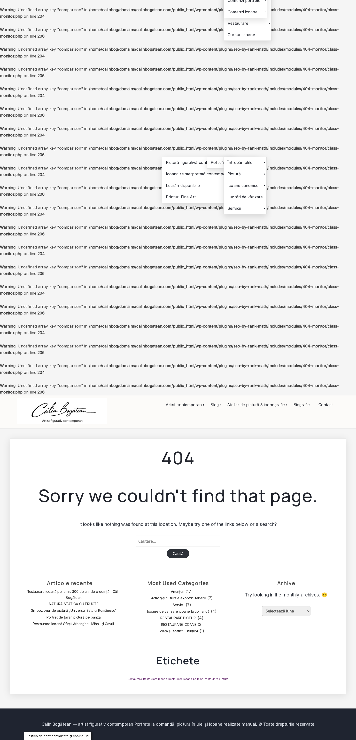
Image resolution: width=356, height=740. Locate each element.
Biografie (302, 404)
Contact (325, 404)
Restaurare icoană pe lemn (186, 679)
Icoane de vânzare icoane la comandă (178, 611)
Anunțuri (177, 591)
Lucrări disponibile (183, 185)
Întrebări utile (239, 162)
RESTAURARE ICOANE (178, 624)
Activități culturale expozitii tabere (178, 598)
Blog (214, 404)
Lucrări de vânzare (245, 196)
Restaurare (238, 23)
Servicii (234, 208)
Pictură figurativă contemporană (196, 162)
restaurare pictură (216, 679)
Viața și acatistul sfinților (179, 631)
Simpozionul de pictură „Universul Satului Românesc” (73, 610)
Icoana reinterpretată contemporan (199, 173)
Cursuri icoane (241, 34)
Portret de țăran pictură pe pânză (73, 617)
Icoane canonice (242, 185)
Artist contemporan (184, 404)
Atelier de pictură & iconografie (256, 404)
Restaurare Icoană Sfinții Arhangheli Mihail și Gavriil (74, 624)
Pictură (234, 173)
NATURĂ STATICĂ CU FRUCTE (74, 604)
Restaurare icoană (155, 679)
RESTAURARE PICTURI (178, 618)
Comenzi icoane (242, 11)
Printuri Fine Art (181, 196)
